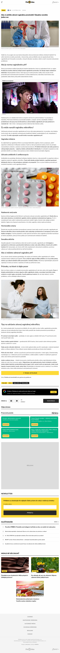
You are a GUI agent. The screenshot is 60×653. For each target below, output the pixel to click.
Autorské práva (30, 623)
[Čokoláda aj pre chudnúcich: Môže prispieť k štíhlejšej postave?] (15, 565)
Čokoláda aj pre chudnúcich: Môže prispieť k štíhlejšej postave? (14, 576)
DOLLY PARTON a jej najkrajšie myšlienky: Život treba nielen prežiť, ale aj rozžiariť (25, 535)
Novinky (4, 571)
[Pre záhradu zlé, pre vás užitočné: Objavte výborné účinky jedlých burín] (45, 565)
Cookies (30, 616)
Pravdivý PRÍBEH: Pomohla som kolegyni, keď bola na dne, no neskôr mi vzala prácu (30, 527)
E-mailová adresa (8, 504)
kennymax (28, 644)
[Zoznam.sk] (55, 2)
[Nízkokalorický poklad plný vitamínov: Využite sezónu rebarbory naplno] (30, 588)
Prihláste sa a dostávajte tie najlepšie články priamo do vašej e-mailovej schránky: (29, 500)
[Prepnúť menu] (2, 2)
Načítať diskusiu (51, 400)
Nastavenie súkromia (30, 620)
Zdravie (3, 10)
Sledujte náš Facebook (31, 373)
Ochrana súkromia (30, 627)
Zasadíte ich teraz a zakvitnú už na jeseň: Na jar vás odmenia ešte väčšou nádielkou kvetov (25, 543)
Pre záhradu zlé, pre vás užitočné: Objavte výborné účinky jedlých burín (43, 576)
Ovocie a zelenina (21, 594)
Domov (30, 634)
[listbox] (54, 522)
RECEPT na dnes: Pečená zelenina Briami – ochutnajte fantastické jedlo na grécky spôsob (25, 539)
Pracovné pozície (7, 413)
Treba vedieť (35, 571)
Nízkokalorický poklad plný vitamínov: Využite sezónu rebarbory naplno (27, 600)
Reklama (30, 630)
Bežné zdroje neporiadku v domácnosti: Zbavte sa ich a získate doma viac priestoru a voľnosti (25, 531)
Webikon (37, 644)
